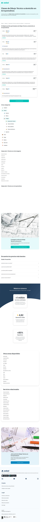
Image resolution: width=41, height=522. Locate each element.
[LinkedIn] (2, 479)
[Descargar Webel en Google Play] (12, 476)
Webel (2, 23)
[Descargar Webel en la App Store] (5, 476)
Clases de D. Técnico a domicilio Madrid (15, 23)
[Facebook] (26, 479)
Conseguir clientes (20, 462)
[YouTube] (14, 479)
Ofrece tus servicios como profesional (8, 486)
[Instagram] (38, 479)
